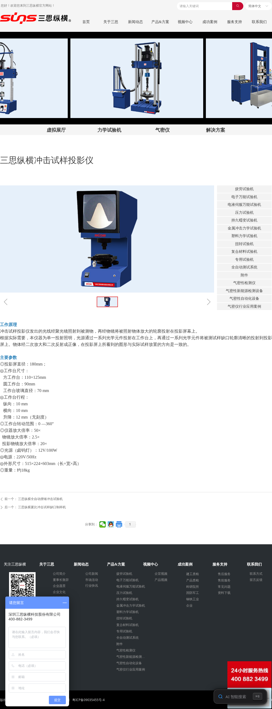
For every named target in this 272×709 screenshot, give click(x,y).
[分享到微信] (102, 524)
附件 (244, 275)
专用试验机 (244, 260)
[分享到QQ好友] (111, 524)
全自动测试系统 (244, 267)
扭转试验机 (244, 244)
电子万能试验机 (244, 197)
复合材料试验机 (244, 252)
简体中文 (254, 6)
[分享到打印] (119, 524)
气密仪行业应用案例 (244, 306)
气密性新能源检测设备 (244, 291)
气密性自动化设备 (244, 299)
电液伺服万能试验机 (244, 205)
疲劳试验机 (244, 189)
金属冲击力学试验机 (244, 228)
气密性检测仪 (244, 283)
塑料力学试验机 (244, 236)
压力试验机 (244, 213)
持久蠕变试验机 (244, 220)
